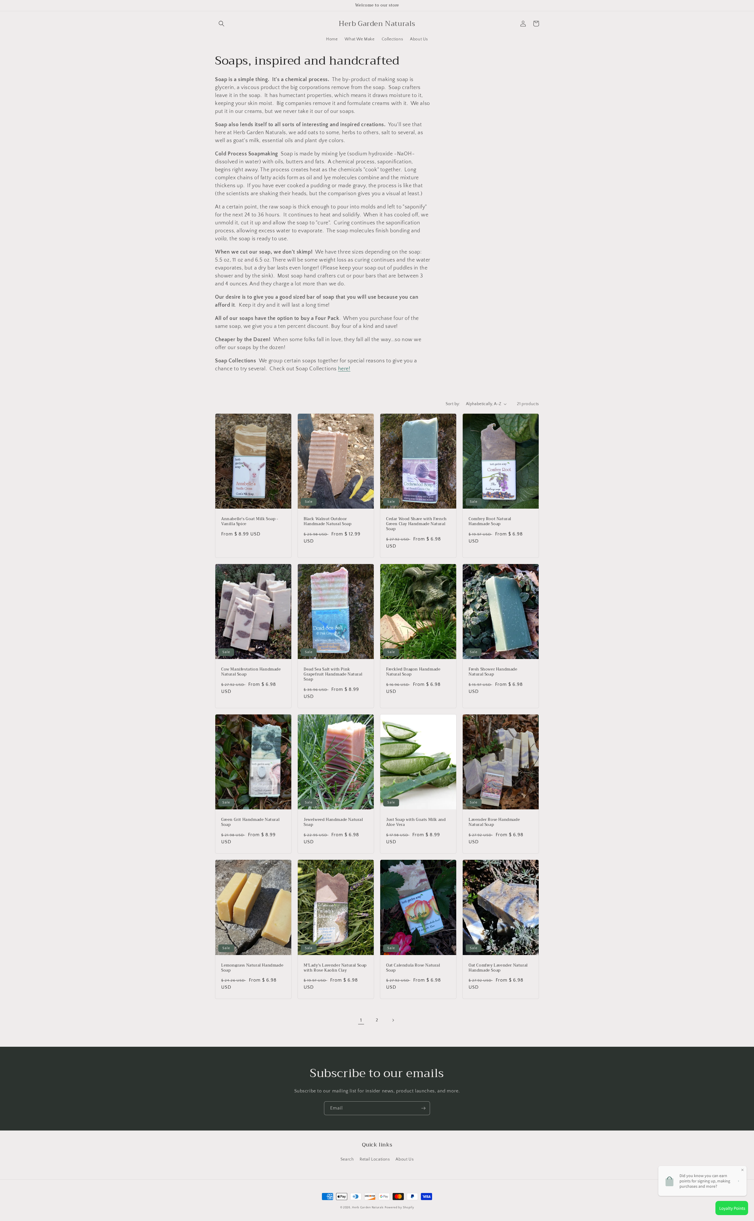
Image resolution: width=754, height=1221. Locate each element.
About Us (405, 1159)
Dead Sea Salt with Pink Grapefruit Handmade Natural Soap (333, 674)
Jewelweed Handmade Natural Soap (333, 822)
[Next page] (392, 1020)
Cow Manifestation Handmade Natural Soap (251, 672)
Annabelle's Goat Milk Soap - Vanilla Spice (249, 522)
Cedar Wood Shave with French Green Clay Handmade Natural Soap (416, 524)
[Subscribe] (423, 1108)
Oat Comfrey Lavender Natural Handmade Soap (498, 968)
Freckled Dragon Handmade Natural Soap (413, 672)
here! (344, 369)
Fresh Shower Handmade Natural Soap (493, 672)
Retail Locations (375, 1159)
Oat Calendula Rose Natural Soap (413, 968)
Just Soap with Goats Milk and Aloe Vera (416, 822)
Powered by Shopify (399, 1207)
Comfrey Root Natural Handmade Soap (490, 522)
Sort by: (453, 404)
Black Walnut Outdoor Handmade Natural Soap (328, 522)
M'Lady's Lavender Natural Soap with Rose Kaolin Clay (335, 968)
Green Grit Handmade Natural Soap (250, 822)
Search (347, 1159)
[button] (221, 23)
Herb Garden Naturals (367, 1207)
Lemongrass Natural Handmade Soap (252, 968)
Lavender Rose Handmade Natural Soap (494, 822)
